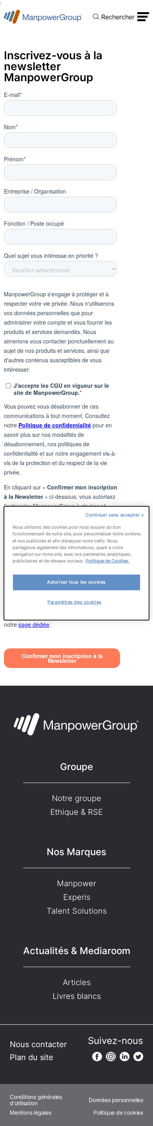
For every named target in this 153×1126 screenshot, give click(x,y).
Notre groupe (76, 798)
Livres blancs (77, 996)
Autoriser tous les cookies (76, 582)
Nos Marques (76, 852)
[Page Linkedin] (124, 1056)
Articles (77, 982)
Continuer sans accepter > (115, 514)
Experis (76, 897)
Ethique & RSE (76, 812)
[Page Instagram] (111, 1056)
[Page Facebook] (97, 1056)
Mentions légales (30, 1113)
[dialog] (76, 563)
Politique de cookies (118, 1113)
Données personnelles (116, 1100)
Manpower (76, 883)
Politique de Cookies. (107, 561)
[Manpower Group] (43, 17)
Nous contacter (38, 1044)
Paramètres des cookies (74, 602)
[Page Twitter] (138, 1056)
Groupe (76, 766)
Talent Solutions (77, 911)
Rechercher (118, 17)
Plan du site (31, 1057)
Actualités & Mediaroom (76, 950)
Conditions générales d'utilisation (36, 1100)
